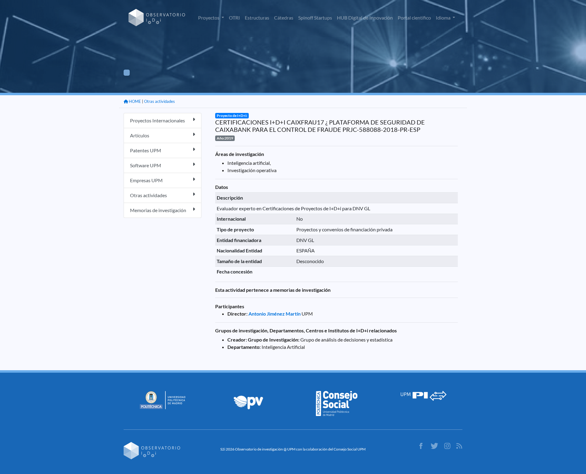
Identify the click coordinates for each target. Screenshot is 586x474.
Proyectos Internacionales (157, 120)
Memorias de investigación (158, 210)
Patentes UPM (145, 150)
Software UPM (145, 165)
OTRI (234, 17)
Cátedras (283, 17)
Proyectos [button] (209, 17)
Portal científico (414, 17)
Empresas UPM (146, 180)
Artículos (139, 135)
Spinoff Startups (315, 17)
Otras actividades (159, 101)
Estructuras (257, 17)
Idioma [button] (443, 17)
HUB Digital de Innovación (365, 17)
